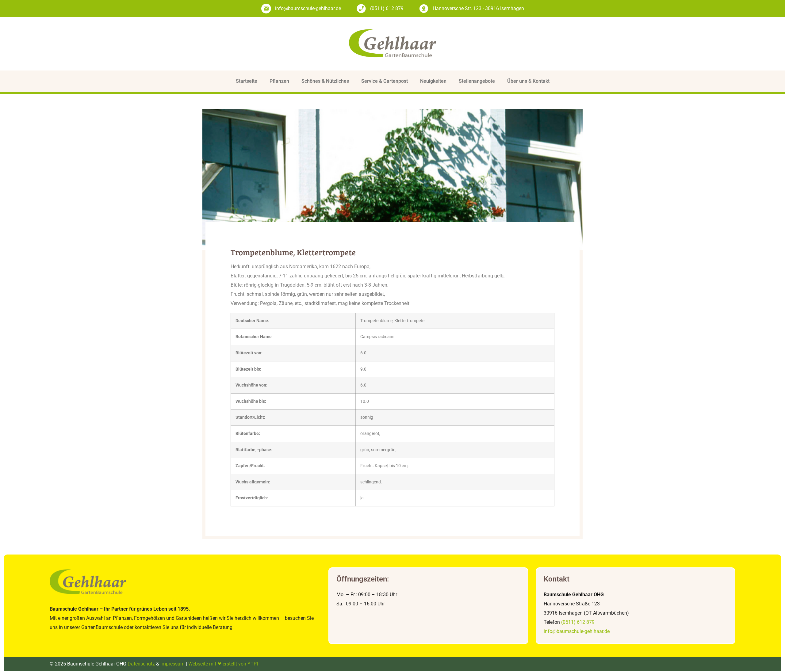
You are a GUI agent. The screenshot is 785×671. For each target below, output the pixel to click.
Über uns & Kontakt (528, 81)
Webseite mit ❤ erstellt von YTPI (223, 664)
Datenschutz (141, 664)
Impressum (172, 664)
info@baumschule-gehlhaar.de (577, 631)
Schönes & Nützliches (325, 81)
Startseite (246, 81)
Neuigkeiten (433, 81)
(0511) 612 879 (578, 622)
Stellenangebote (477, 81)
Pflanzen (279, 81)
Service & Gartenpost (384, 81)
